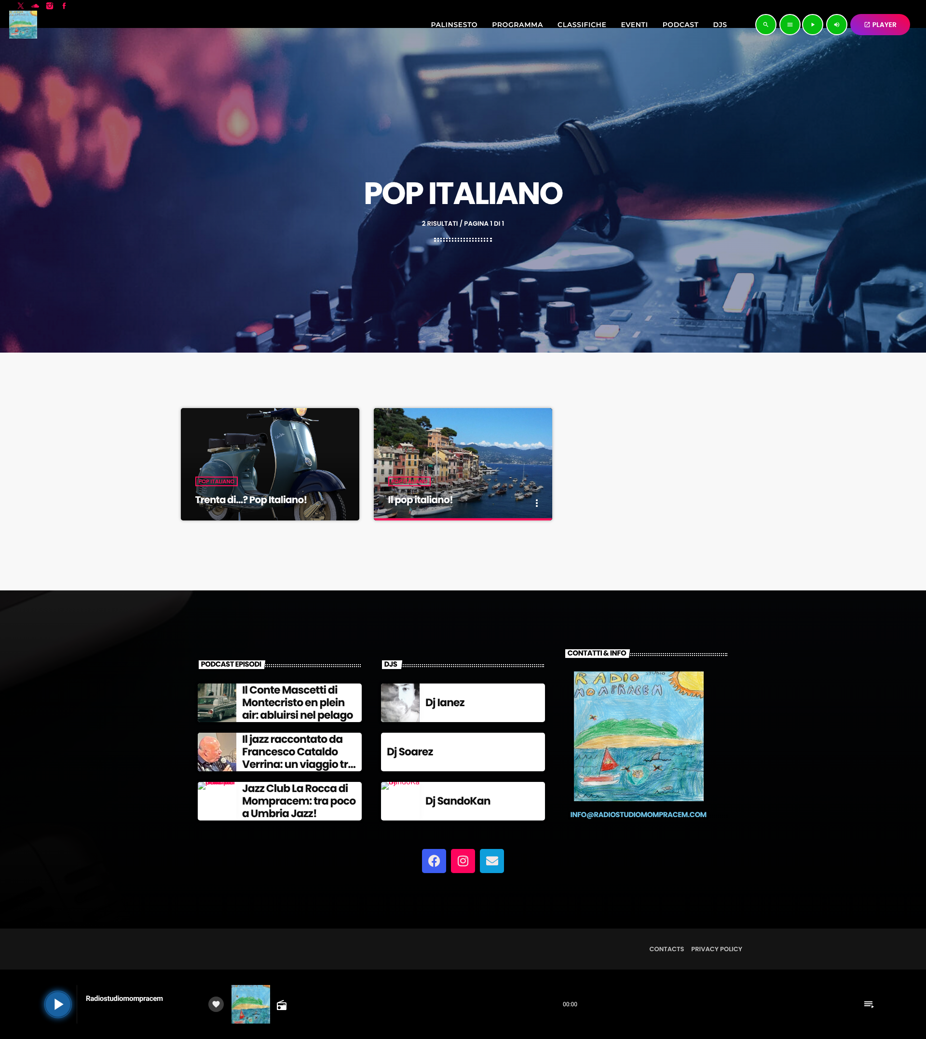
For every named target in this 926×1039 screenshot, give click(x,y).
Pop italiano (217, 481)
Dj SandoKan (457, 800)
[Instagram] (463, 861)
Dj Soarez (410, 751)
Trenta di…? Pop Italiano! (251, 499)
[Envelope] (492, 861)
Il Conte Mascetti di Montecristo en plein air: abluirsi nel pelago (297, 703)
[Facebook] (434, 861)
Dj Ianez (444, 702)
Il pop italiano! (420, 499)
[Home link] (23, 25)
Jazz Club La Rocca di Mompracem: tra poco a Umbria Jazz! (298, 801)
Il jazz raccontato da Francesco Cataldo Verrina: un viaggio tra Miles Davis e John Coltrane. (298, 765)
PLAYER (880, 24)
